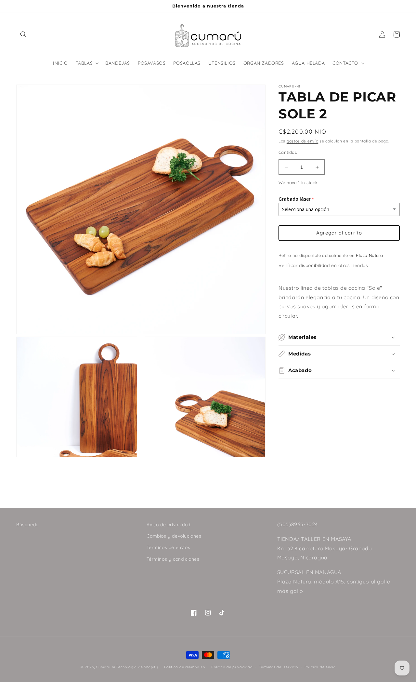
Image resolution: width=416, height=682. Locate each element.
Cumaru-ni (105, 667)
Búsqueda (27, 525)
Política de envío (320, 667)
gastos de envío (302, 141)
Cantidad (288, 152)
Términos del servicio (278, 667)
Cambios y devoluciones (174, 536)
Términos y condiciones (173, 559)
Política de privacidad (232, 667)
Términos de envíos (168, 547)
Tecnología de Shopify (137, 667)
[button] (23, 34)
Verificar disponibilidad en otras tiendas (323, 265)
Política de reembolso (184, 667)
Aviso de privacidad (168, 525)
